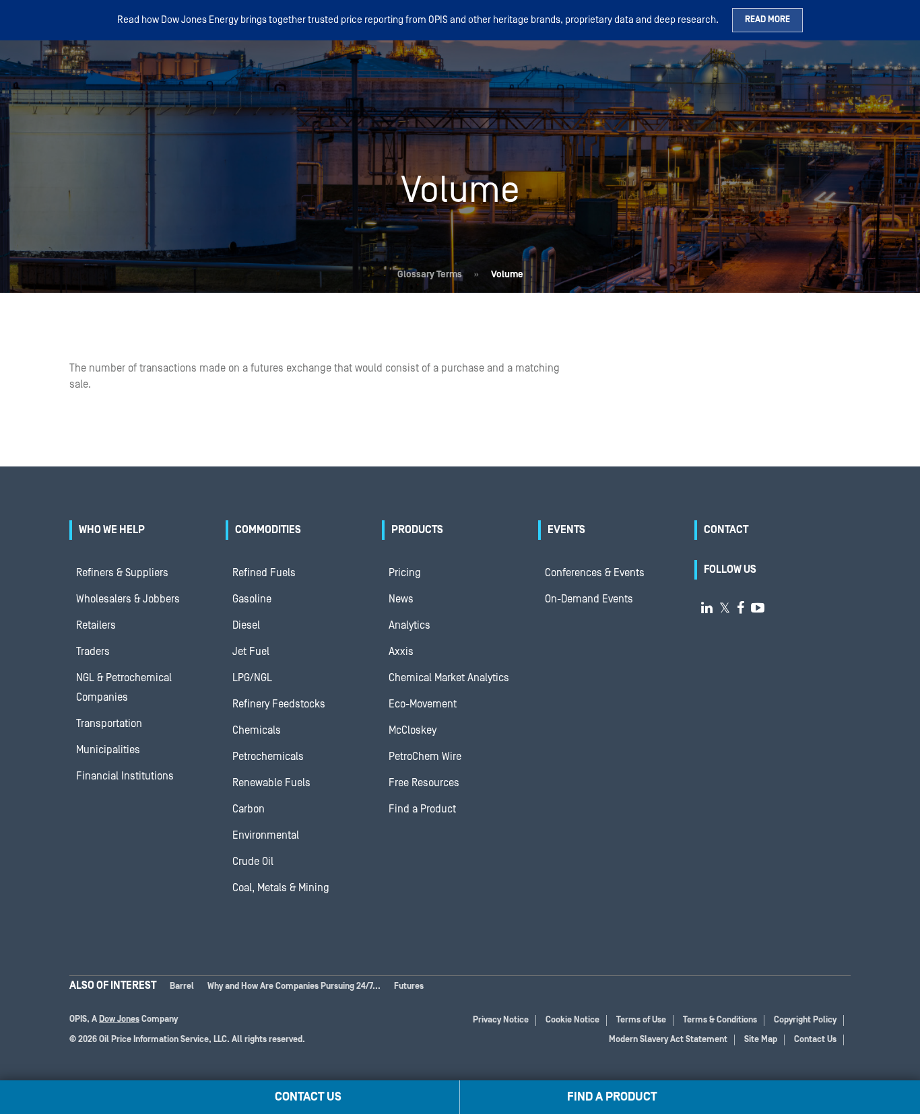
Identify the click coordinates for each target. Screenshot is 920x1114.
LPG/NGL (252, 678)
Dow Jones (119, 1019)
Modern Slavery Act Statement (668, 1040)
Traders (93, 652)
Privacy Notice (501, 1020)
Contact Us (815, 1040)
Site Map (760, 1040)
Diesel (246, 625)
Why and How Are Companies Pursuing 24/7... (294, 986)
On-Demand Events (589, 599)
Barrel (182, 986)
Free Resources (424, 783)
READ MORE (767, 20)
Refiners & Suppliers (122, 573)
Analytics (409, 625)
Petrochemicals (268, 757)
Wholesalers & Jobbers (128, 599)
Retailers (96, 625)
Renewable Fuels (271, 783)
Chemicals (256, 730)
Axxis (401, 652)
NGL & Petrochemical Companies (124, 687)
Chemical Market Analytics (449, 678)
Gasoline (251, 599)
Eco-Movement (423, 704)
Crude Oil (252, 862)
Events (566, 530)
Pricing (405, 573)
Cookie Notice (572, 1020)
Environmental (265, 835)
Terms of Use (641, 1020)
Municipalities (108, 750)
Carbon (248, 809)
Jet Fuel (250, 652)
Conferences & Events (595, 573)
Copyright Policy (805, 1020)
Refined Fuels (264, 573)
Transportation (109, 724)
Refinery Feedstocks (278, 704)
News (401, 599)
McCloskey (412, 730)
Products (417, 530)
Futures (409, 986)
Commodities (268, 530)
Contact (726, 530)
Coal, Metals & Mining (280, 888)
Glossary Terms (429, 274)
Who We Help (112, 530)
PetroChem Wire (425, 757)
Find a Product (422, 809)
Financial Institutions (125, 776)
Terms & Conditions (720, 1020)
